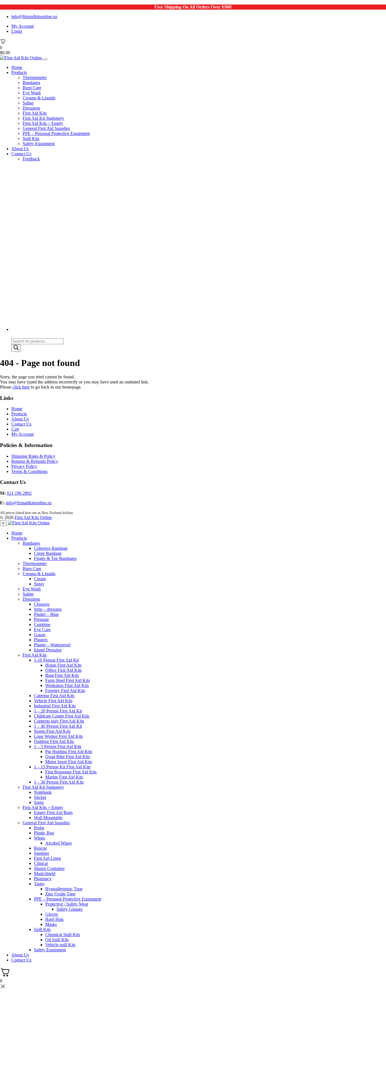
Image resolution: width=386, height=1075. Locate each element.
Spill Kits (31, 138)
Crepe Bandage (48, 553)
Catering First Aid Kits (54, 695)
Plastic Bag (44, 832)
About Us (20, 148)
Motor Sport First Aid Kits (68, 761)
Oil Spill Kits (57, 939)
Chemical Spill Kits (62, 934)
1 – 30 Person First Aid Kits (59, 782)
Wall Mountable (48, 817)
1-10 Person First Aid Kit (56, 660)
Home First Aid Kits (63, 665)
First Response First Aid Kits (71, 771)
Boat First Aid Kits (62, 675)
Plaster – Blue (46, 614)
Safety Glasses (70, 909)
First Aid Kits (35, 113)
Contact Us (21, 153)
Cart (15, 429)
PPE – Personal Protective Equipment (56, 133)
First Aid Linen (47, 858)
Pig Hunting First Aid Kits (68, 751)
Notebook (43, 792)
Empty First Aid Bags (53, 812)
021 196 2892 (19, 493)
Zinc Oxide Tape (60, 893)
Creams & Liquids (39, 97)
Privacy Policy (24, 466)
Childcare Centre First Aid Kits (61, 716)
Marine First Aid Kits (64, 777)
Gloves (51, 914)
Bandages (31, 82)
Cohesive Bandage (51, 548)
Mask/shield (44, 873)
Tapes (39, 883)
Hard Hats (54, 919)
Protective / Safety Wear (66, 904)
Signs (39, 802)
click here (21, 387)
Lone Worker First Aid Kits (58, 736)
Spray (39, 583)
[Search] (16, 348)
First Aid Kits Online (33, 517)
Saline (28, 103)
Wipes (39, 838)
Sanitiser (41, 853)
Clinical (41, 863)
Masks (51, 924)
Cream (40, 578)
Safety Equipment (39, 143)
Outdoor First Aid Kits (54, 741)
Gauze (39, 634)
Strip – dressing (48, 609)
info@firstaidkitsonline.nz (34, 16)
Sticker (40, 797)
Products (19, 72)
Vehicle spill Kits (60, 944)
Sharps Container (49, 868)
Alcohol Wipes (58, 843)
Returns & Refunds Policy (34, 461)
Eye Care (42, 629)
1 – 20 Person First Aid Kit (58, 710)
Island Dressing (48, 649)
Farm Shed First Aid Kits (67, 680)
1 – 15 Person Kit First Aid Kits (62, 766)
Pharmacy (43, 878)
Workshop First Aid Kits (67, 685)
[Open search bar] (13, 335)
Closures (41, 604)
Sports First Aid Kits (52, 731)
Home (16, 67)
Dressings (31, 108)
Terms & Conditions (29, 471)
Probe (39, 827)
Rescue (40, 848)
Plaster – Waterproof (52, 644)
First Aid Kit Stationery (43, 118)
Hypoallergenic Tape (64, 888)
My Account (22, 26)
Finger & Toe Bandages (55, 558)
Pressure (41, 619)
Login (16, 31)
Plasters (40, 639)
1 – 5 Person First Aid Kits (57, 746)
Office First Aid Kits (63, 670)
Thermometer (35, 77)
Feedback (31, 158)
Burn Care (32, 87)
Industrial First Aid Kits (55, 705)
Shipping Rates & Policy (33, 456)
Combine (42, 624)
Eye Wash (32, 92)
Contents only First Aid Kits (59, 721)
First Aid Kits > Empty (43, 123)
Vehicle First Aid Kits (53, 700)
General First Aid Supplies (46, 128)
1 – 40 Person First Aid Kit (58, 726)
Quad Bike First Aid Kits (67, 756)
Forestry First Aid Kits (65, 690)
